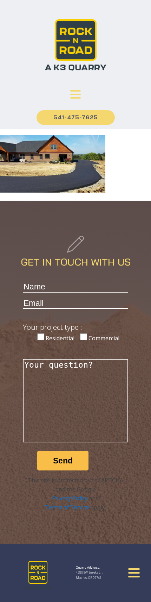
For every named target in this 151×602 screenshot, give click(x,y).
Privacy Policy (69, 498)
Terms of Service (67, 507)
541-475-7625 (75, 117)
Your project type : (52, 327)
